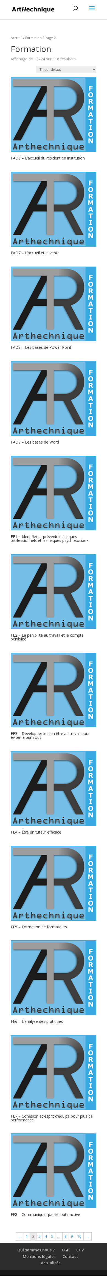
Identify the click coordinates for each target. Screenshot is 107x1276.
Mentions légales (39, 1256)
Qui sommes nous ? (36, 1250)
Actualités (50, 1262)
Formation (33, 37)
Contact (70, 1256)
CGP (65, 1250)
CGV (80, 1250)
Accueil (16, 37)
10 (79, 1236)
